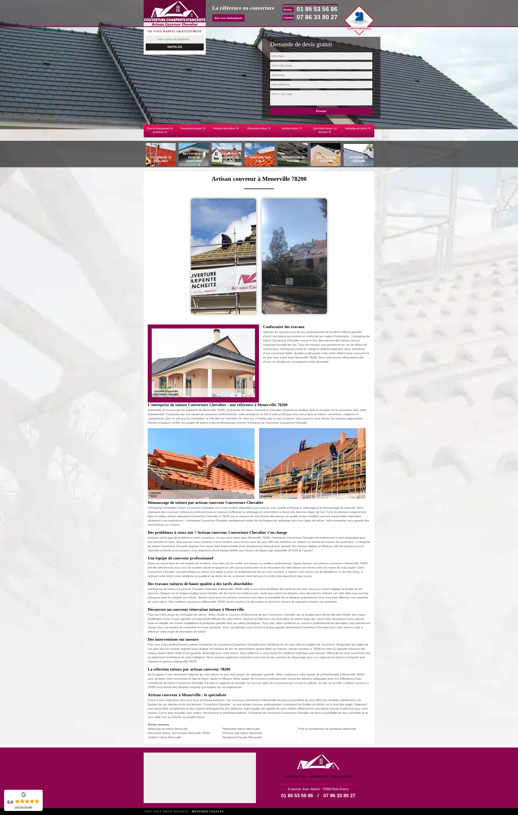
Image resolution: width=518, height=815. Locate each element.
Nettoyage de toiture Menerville (168, 728)
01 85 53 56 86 (317, 9)
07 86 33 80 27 (317, 17)
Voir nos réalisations (228, 18)
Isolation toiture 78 (292, 128)
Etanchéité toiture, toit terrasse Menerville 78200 (179, 733)
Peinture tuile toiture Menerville (242, 733)
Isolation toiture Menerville (164, 737)
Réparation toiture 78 (259, 128)
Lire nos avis (23, 807)
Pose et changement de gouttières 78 (160, 130)
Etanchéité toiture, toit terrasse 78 (325, 130)
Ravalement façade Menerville (242, 737)
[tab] (160, 155)
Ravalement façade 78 (192, 128)
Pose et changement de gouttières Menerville (327, 728)
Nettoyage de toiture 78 (358, 128)
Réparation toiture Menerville (241, 728)
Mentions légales (208, 811)
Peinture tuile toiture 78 (226, 128)
